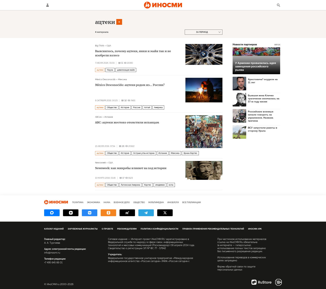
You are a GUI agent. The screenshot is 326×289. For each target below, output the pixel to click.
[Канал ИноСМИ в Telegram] (146, 212)
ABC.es (98, 117)
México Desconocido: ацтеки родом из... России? (130, 85)
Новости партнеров (256, 44)
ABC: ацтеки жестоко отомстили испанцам (127, 122)
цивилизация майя (126, 70)
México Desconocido (105, 79)
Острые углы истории (144, 153)
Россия (136, 107)
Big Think (99, 45)
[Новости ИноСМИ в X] (165, 212)
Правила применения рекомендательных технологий (213, 229)
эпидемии (160, 185)
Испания (108, 117)
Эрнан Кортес (190, 153)
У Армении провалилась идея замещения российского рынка (255, 66)
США (108, 45)
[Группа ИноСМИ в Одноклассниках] (108, 212)
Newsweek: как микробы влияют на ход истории (130, 168)
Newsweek (100, 162)
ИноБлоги (173, 202)
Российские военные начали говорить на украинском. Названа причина (260, 116)
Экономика (93, 202)
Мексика (122, 79)
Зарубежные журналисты (83, 229)
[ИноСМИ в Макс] (52, 212)
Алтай (147, 107)
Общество (112, 107)
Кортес (147, 185)
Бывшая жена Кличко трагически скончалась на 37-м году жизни (263, 98)
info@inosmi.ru (52, 252)
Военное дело (122, 202)
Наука (110, 70)
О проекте (107, 229)
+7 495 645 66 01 (53, 262)
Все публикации (191, 202)
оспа (171, 185)
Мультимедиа (156, 202)
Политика (77, 202)
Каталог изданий (54, 229)
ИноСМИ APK (255, 229)
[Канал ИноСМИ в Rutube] (127, 212)
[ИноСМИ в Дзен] (70, 212)
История (125, 107)
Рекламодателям (127, 229)
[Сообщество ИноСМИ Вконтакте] (89, 212)
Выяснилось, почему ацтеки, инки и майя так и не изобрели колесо (133, 53)
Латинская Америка (130, 185)
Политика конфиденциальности (159, 229)
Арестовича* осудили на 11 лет (263, 81)
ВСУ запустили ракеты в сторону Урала (262, 129)
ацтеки (105, 22)
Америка (158, 107)
